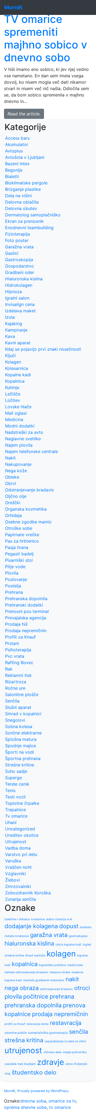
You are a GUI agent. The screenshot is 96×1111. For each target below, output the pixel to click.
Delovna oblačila (22, 202)
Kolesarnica (16, 368)
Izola (10, 317)
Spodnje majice (20, 745)
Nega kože (16, 470)
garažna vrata (48, 934)
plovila (13, 996)
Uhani (11, 822)
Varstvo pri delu (21, 854)
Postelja (13, 585)
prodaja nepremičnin (60, 1014)
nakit (72, 979)
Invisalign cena (20, 304)
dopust (68, 926)
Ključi (10, 355)
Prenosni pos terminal (27, 611)
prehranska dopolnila (33, 1005)
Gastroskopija (19, 259)
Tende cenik (17, 784)
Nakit (10, 457)
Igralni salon (17, 298)
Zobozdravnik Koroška (28, 892)
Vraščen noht (18, 867)
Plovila (11, 573)
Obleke (12, 477)
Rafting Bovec (19, 662)
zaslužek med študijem (20, 1064)
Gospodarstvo (19, 266)
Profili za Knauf (20, 637)
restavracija (65, 1022)
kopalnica (25, 963)
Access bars (17, 138)
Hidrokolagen (18, 285)
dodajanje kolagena (31, 926)
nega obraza (22, 987)
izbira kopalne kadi (68, 944)
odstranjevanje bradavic (56, 989)
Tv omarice (16, 816)
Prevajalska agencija (25, 617)
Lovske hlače (18, 406)
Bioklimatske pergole (26, 182)
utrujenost (23, 1050)
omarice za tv (62, 1101)
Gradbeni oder (19, 272)
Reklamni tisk (18, 675)
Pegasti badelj (19, 553)
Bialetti (12, 176)
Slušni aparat (18, 707)
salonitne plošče (16, 1033)
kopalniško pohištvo (52, 965)
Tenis (10, 790)
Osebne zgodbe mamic (28, 521)
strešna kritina (24, 1040)
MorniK (9, 1091)
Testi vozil (15, 796)
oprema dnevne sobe (25, 1107)
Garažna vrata (19, 246)
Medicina (14, 419)
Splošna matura (21, 739)
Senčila (12, 701)
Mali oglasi (16, 413)
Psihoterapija (18, 649)
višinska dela (52, 1052)
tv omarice (60, 1107)
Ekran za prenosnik (24, 221)
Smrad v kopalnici (23, 713)
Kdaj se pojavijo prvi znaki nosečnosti (43, 349)
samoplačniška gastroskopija (48, 1033)
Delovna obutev (21, 208)
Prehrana (14, 592)
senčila (78, 1031)
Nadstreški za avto (24, 432)
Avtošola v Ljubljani (24, 157)
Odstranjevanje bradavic (29, 489)
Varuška (13, 860)
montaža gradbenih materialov (43, 980)
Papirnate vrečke (22, 534)
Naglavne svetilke (23, 438)
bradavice (38, 919)
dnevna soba (33, 1101)
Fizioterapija (17, 234)
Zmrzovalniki (18, 886)
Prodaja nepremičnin (25, 630)
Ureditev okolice (21, 835)
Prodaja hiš (16, 624)
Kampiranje (16, 330)
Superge (13, 777)
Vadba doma (18, 848)
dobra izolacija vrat (59, 919)
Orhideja (13, 515)
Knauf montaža (35, 955)
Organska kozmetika (26, 509)
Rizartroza (15, 681)
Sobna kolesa (18, 726)
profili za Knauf (15, 1024)
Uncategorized (20, 828)
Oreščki (12, 502)
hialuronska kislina (29, 943)
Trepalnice (15, 809)
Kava (10, 336)
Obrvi (10, 483)
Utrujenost (15, 841)
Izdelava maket (20, 310)
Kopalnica (15, 381)
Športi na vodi (19, 752)
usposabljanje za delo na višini (65, 1041)
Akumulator (16, 144)
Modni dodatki (19, 426)
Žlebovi (12, 880)
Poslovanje (16, 579)
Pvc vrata (14, 656)
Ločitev (12, 400)
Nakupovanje (18, 464)
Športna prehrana (23, 758)
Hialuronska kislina (24, 278)
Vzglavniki (15, 873)
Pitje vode (15, 566)
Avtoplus (14, 150)
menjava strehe (60, 972)
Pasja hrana (16, 547)
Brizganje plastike (23, 189)
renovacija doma (37, 1024)
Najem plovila (19, 445)
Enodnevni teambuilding (29, 227)
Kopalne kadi (18, 374)
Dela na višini (18, 195)
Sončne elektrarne (23, 733)
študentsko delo (34, 1072)
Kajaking (13, 323)
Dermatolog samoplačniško (33, 214)
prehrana (62, 996)
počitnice (35, 996)
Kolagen (13, 362)
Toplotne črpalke (22, 803)
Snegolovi (15, 720)
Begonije (13, 170)
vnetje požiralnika (75, 1052)
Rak (9, 669)
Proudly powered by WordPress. (43, 1091)
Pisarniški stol (19, 560)
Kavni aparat (17, 342)
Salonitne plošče (21, 694)
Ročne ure (15, 688)
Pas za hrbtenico (22, 541)
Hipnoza (13, 291)
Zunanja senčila (20, 899)
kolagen (61, 953)
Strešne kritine (19, 764)
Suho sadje (16, 771)
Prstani (12, 643)
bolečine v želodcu (17, 919)
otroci (82, 987)
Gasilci (11, 253)
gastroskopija (78, 936)
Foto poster (17, 240)
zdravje (50, 1062)
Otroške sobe (18, 528)
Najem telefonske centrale (31, 451)
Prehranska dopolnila (26, 598)
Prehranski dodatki (24, 605)
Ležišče (12, 394)
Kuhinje (12, 387)
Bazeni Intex (17, 163)
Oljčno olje (15, 496)
